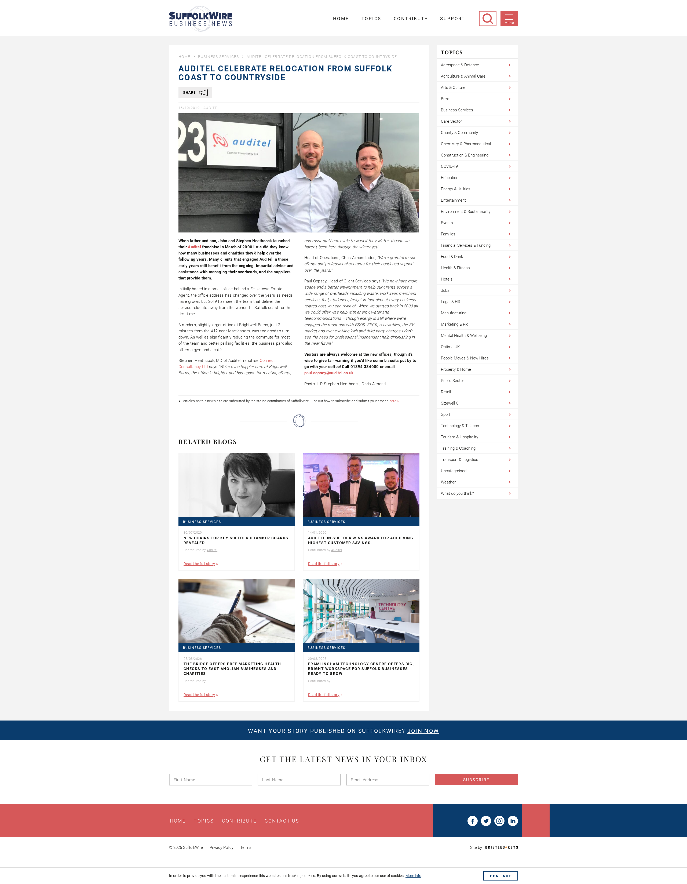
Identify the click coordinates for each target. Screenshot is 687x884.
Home (341, 18)
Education (449, 177)
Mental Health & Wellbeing (464, 335)
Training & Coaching (458, 448)
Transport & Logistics (459, 459)
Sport (445, 414)
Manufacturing (453, 313)
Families (448, 234)
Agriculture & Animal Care (463, 76)
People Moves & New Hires (465, 358)
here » (394, 401)
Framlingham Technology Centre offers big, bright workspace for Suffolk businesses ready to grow (361, 669)
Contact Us (282, 821)
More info (413, 876)
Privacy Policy (221, 847)
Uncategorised (453, 470)
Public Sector (452, 380)
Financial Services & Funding (466, 245)
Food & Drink (452, 256)
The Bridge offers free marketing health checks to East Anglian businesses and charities (232, 669)
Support (452, 18)
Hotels (446, 279)
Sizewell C (450, 403)
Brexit (446, 98)
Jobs (445, 290)
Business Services (218, 56)
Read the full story (199, 564)
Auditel (211, 108)
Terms (245, 847)
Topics (371, 18)
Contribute (411, 18)
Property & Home (456, 369)
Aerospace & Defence (460, 65)
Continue (500, 876)
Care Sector (451, 121)
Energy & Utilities (455, 189)
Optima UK (450, 346)
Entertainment (453, 200)
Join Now (423, 731)
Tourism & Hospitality (459, 437)
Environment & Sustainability (466, 211)
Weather (448, 482)
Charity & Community (459, 132)
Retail (446, 392)
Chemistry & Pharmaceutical (466, 143)
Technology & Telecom (460, 425)
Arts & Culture (453, 87)
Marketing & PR (454, 324)
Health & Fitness (455, 267)
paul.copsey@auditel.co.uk (329, 372)
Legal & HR (451, 301)
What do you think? (457, 493)
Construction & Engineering (464, 155)
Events (447, 222)
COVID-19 (449, 166)
